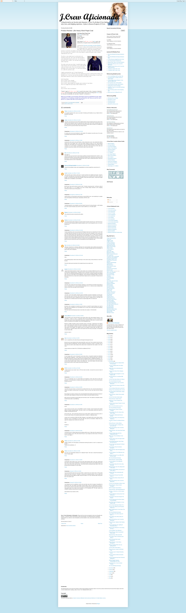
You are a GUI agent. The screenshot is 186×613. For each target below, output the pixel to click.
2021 (109, 337)
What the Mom (109, 311)
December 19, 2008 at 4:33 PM (76, 387)
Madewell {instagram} (112, 229)
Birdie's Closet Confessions (112, 253)
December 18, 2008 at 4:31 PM (73, 338)
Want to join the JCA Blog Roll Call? (115, 92)
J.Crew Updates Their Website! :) (115, 530)
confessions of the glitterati (112, 257)
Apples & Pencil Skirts (111, 246)
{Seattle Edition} (111, 164)
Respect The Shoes (111, 293)
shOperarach (109, 295)
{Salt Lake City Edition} (112, 161)
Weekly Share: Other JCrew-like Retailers (116, 62)
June (110, 576)
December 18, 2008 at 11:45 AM (76, 282)
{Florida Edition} (111, 151)
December (111, 361)
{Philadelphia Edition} (112, 158)
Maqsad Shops (110, 284)
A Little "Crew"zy (110, 241)
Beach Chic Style (110, 251)
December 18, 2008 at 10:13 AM (76, 230)
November (111, 567)
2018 (109, 342)
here (80, 34)
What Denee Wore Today (112, 309)
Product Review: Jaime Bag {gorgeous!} (117, 489)
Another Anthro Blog (111, 244)
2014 (109, 349)
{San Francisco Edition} (112, 162)
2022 (109, 335)
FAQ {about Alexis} (111, 101)
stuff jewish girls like (111, 298)
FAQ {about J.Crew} (112, 99)
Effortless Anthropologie (111, 262)
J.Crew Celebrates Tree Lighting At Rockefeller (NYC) (116, 525)
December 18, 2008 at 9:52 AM (74, 220)
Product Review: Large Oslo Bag (115, 459)
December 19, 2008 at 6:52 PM (76, 430)
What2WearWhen (110, 307)
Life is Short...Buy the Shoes (112, 280)
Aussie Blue (109, 250)
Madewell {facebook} (112, 227)
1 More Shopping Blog (111, 238)
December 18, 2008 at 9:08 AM (76, 203)
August (110, 573)
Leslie (66, 173)
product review (70, 103)
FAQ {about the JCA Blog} (113, 98)
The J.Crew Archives (111, 301)
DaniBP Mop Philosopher (112, 260)
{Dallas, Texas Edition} (112, 148)
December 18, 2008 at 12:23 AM (74, 111)
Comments (110, 202)
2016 (109, 346)
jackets (65, 103)
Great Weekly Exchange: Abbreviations (115, 84)
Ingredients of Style (110, 274)
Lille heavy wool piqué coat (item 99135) (91, 45)
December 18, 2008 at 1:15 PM (76, 304)
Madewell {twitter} (111, 230)
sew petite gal (109, 294)
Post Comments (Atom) (70, 525)
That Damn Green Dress (111, 299)
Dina (65, 152)
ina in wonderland (110, 273)
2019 (109, 341)
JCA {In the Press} (111, 102)
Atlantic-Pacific (110, 247)
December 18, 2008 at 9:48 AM (74, 212)
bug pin (66, 269)
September (111, 571)
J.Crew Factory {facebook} (113, 222)
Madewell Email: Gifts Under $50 (115, 534)
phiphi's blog (109, 290)
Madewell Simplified (111, 283)
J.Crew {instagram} (111, 214)
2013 (109, 351)
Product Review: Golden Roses (115, 398)
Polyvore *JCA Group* (111, 291)
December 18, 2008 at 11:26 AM (74, 269)
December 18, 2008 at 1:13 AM (76, 140)
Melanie (66, 212)
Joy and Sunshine (110, 278)
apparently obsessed (111, 245)
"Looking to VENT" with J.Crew (114, 70)
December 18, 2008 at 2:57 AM (73, 152)
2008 (109, 359)
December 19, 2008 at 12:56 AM (73, 368)
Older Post (100, 523)
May (110, 578)
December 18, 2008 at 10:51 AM (76, 255)
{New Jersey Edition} (112, 155)
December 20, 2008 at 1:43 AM (74, 450)
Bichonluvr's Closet (110, 252)
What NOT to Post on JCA (113, 104)
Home (82, 523)
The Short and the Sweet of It (112, 304)
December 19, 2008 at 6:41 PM (76, 404)
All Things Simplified (111, 242)
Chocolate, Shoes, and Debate (113, 256)
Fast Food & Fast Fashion (112, 268)
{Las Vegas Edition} (112, 154)
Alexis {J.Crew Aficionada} (113, 322)
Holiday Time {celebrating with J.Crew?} (117, 389)
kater (66, 338)
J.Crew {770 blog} (111, 213)
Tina (65, 245)
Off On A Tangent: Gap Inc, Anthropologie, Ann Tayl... (114, 561)
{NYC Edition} (110, 157)
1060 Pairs (109, 239)
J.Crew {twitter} (111, 217)
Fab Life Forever (110, 264)
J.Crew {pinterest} (111, 216)
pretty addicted (68, 315)
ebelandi (108, 261)
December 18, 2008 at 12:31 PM (76, 293)
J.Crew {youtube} (111, 219)
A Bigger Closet (110, 240)
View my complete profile (112, 330)
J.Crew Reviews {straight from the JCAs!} (116, 59)
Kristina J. (109, 279)
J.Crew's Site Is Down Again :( (115, 547)
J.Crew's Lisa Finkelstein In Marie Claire (117, 483)
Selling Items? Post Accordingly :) (114, 85)
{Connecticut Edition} (112, 146)
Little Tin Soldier (110, 282)
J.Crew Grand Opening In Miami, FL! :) (116, 504)
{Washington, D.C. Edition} (113, 165)
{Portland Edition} (111, 159)
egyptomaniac (109, 263)
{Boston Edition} (111, 143)
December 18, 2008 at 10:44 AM (73, 245)
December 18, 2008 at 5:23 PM (76, 354)
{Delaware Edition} (111, 149)
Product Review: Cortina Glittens (115, 423)
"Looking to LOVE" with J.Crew (114, 68)
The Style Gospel (110, 305)
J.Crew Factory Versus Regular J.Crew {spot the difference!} (115, 81)
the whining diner (110, 306)
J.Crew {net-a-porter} (112, 210)
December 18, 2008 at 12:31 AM (74, 120)
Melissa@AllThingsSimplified (71, 165)
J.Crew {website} (111, 208)
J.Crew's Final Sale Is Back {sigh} (115, 397)
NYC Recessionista (111, 288)
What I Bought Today (111, 310)
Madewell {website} (112, 223)
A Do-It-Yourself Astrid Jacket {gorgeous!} (114, 540)
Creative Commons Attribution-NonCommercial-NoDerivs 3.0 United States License (89, 598)
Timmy (66, 111)
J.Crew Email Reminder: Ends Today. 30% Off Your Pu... (116, 442)
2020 (109, 339)
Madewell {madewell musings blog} (115, 232)
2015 (109, 347)
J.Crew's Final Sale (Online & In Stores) (116, 379)
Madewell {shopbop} (112, 226)
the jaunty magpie (110, 300)
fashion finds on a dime (111, 266)
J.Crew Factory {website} (113, 220)
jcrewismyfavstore (110, 277)
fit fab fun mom (110, 269)
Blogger (98, 603)
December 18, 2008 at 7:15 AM (73, 173)
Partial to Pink (109, 289)
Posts (109, 199)
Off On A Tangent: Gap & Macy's (115, 487)
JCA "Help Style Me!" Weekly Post (114, 60)
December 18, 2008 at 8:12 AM (76, 184)
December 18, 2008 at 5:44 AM (83, 165)
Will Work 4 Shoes (110, 312)
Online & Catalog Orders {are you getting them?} (115, 545)
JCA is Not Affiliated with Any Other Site (115, 76)
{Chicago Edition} (111, 145)
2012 (109, 352)
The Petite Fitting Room (111, 302)
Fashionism (109, 267)
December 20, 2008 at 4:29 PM (76, 459)
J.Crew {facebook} (111, 211)
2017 (109, 344)
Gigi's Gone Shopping (111, 272)
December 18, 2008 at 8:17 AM (76, 194)
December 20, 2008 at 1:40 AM (74, 440)
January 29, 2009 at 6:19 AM (75, 482)
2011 (109, 354)
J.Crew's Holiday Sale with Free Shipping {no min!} (115, 434)
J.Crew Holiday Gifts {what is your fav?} (116, 388)
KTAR (66, 368)
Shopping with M (110, 296)
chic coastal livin (110, 255)
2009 (109, 358)
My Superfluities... (110, 285)
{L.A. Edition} (110, 152)
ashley (66, 120)
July (110, 574)
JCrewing (109, 276)
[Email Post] (82, 102)
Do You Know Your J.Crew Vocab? (114, 82)
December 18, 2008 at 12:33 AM (76, 131)
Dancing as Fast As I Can (112, 258)
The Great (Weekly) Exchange (115, 381)
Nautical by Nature (110, 287)
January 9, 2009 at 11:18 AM (75, 471)
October (110, 569)
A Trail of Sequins (110, 249)
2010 (109, 356)
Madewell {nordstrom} (112, 225)
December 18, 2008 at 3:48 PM (77, 315)
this (95, 41)
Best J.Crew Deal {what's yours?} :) (116, 406)
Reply (66, 116)
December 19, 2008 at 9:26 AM (76, 377)
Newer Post (63, 523)
